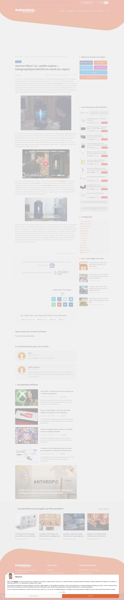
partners (16, 581)
